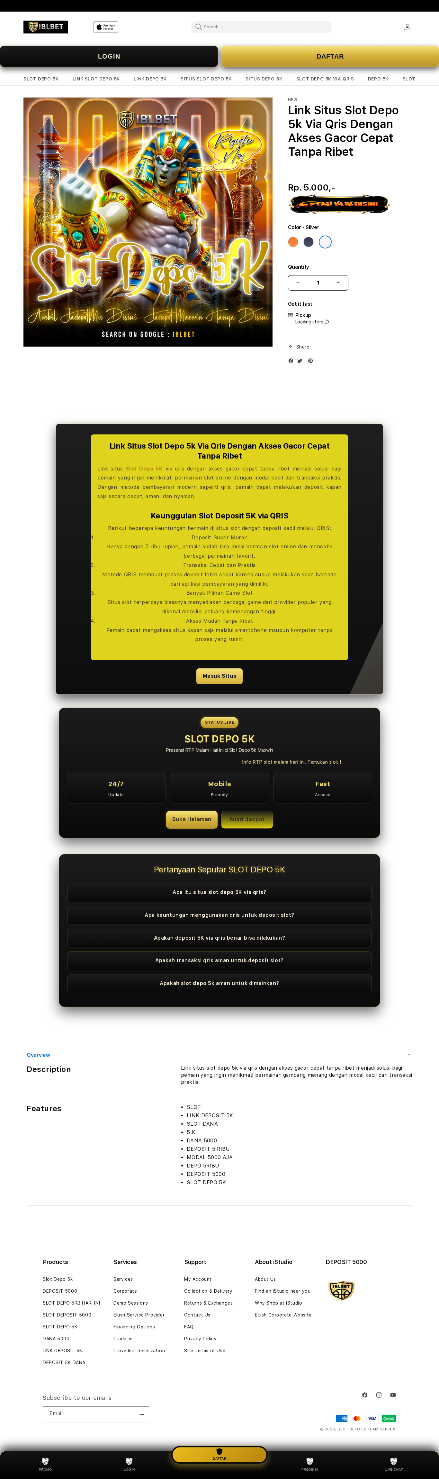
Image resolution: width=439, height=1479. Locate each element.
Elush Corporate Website (283, 1314)
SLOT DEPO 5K (60, 1326)
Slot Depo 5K (144, 469)
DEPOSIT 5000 (60, 1291)
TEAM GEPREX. (382, 1429)
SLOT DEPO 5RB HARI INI (71, 1303)
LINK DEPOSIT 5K (63, 1350)
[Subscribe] (142, 1414)
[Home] (45, 27)
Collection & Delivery (208, 1291)
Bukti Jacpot (247, 819)
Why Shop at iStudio (278, 1303)
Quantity (298, 267)
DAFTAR (330, 56)
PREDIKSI (309, 1469)
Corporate (125, 1291)
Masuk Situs (220, 676)
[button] (40, 79)
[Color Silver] (325, 242)
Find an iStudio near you (282, 1291)
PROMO (45, 1469)
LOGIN (109, 56)
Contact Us (197, 1314)
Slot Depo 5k (58, 1279)
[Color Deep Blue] (308, 242)
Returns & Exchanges (208, 1303)
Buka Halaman (191, 819)
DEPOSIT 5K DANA (64, 1362)
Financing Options (134, 1326)
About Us (265, 1279)
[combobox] (261, 27)
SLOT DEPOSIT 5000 (67, 1314)
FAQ (189, 1326)
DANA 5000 (56, 1338)
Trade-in (123, 1338)
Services (123, 1279)
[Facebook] (292, 362)
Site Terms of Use (204, 1350)
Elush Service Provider (139, 1314)
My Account (198, 1279)
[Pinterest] (312, 362)
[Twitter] (301, 362)
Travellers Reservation (139, 1350)
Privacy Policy (200, 1338)
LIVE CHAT (394, 1469)
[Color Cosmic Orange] (293, 242)
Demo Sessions (130, 1303)
